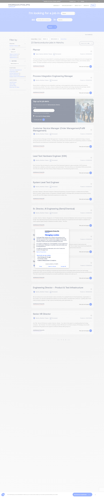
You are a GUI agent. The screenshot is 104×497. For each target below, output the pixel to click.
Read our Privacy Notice (41, 252)
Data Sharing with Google (44, 257)
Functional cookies (42, 259)
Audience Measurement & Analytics (47, 260)
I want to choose (52, 266)
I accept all (63, 266)
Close (40, 266)
